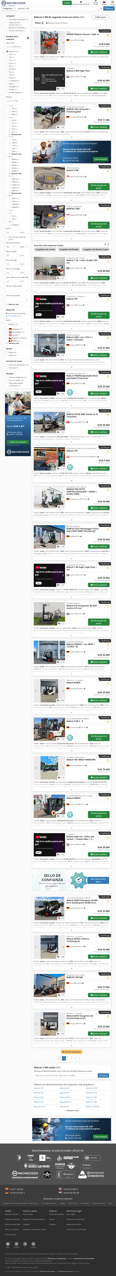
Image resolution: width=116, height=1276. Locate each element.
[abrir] (71, 62)
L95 (14, 216)
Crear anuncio (100, 159)
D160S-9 (16, 185)
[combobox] (17, 324)
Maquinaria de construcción (15, 23)
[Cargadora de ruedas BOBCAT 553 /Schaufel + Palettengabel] (49, 117)
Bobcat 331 (39, 1102)
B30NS (15, 162)
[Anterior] (35, 42)
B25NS (15, 159)
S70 (14, 108)
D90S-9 (15, 182)
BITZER (12, 69)
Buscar (110, 8)
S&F (11, 57)
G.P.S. (12, 60)
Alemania (17, 329)
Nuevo (12, 352)
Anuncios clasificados (19, 365)
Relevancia (101, 17)
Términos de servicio (65, 1271)
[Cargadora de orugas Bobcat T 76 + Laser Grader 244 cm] (49, 268)
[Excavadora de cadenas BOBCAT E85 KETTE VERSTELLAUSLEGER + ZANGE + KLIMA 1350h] (49, 497)
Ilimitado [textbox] (13, 324)
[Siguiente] (63, 42)
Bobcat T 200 (91, 1097)
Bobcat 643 (64, 1088)
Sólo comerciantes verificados (16, 384)
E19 (14, 132)
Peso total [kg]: (11, 260)
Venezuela (14, 316)
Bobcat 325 (39, 1097)
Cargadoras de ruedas (45, 249)
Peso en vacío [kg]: (13, 269)
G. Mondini (14, 81)
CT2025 (15, 225)
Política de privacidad (47, 1271)
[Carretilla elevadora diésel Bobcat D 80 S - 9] (49, 729)
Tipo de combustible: (14, 286)
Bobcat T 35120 (92, 1106)
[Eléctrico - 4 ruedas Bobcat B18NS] (49, 690)
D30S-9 (15, 191)
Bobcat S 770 (91, 1092)
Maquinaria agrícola (17, 28)
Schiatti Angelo (15, 92)
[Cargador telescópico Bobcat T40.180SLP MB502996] (49, 767)
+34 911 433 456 (16, 1189)
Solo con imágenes (18, 377)
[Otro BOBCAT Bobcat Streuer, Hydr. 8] (49, 42)
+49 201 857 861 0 (17, 1193)
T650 (14, 148)
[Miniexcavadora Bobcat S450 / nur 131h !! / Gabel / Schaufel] (49, 345)
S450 (14, 111)
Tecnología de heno (49, 1203)
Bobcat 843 (64, 1092)
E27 (14, 126)
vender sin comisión (18, 442)
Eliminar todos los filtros (57, 23)
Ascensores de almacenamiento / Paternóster (20, 1203)
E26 (14, 120)
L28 (14, 219)
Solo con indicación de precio (16, 238)
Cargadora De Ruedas (69, 249)
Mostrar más (72, 1110)
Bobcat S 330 (91, 1088)
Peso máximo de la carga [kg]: (17, 277)
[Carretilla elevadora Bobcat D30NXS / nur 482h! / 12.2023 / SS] (49, 652)
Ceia (11, 75)
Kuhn (111, 1203)
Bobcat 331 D (39, 1106)
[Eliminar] (101, 8)
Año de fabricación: (13, 243)
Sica (11, 72)
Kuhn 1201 (73, 1203)
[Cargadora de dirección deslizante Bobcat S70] (49, 459)
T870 (14, 151)
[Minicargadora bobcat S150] (49, 178)
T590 (14, 143)
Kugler (62, 1203)
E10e (14, 129)
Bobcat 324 (39, 1092)
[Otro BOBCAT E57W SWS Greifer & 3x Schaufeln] (49, 422)
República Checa (19, 338)
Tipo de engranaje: (13, 295)
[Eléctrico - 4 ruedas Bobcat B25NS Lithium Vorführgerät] (49, 947)
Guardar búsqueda (72, 1052)
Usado (12, 355)
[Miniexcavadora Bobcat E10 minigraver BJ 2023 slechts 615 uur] (49, 613)
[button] (112, 3)
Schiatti (13, 89)
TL (11, 210)
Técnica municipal (17, 31)
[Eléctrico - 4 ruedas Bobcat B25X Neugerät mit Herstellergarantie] (49, 1024)
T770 (14, 146)
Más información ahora (98, 880)
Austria (16, 335)
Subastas (13, 368)
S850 (14, 114)
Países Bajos (18, 332)
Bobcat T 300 (91, 1102)
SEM (11, 84)
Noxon (12, 78)
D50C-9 (15, 179)
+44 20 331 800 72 (70, 1189)
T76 (14, 140)
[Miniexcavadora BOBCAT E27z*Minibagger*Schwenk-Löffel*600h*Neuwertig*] (49, 536)
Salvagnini (14, 87)
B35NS (15, 165)
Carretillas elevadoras (18, 19)
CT (11, 222)
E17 (14, 123)
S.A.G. (12, 63)
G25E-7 (15, 201)
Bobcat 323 (39, 1088)
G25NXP (16, 204)
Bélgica (16, 341)
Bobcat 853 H (65, 1102)
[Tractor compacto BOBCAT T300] (49, 217)
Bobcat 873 (64, 1106)
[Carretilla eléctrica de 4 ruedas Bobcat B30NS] (49, 806)
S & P (12, 54)
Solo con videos (16, 380)
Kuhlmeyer (85, 1203)
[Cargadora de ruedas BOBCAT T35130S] (49, 985)
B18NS (15, 171)
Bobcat (13, 51)
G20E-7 (15, 198)
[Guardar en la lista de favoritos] (108, 35)
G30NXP (16, 207)
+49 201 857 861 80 (71, 1193)
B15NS (15, 168)
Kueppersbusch (99, 1203)
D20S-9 (15, 188)
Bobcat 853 (64, 1097)
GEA (12, 66)
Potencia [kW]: (11, 251)
